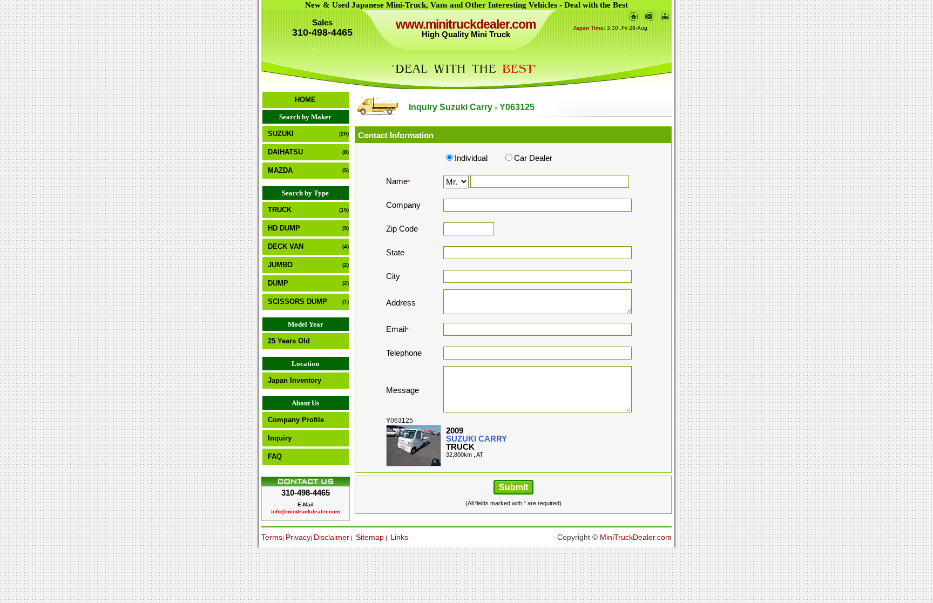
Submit (513, 487)
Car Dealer (533, 157)
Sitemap (370, 537)
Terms (271, 537)
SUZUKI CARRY (476, 438)
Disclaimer (331, 537)
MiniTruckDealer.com (636, 537)
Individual (471, 157)
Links (399, 537)
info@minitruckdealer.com (305, 511)
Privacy (298, 537)
